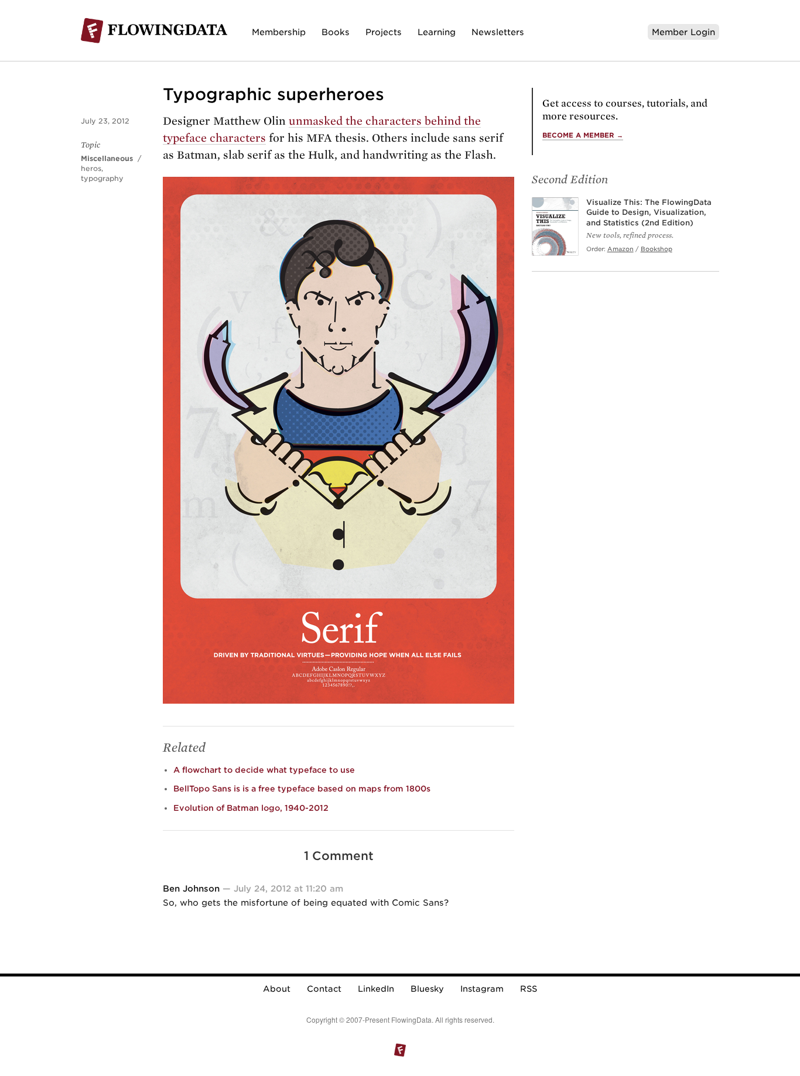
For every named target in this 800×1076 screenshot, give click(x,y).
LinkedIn (376, 988)
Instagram (482, 988)
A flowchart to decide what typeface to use (264, 770)
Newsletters (497, 32)
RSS (528, 988)
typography (102, 178)
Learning (437, 32)
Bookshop (656, 248)
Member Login (683, 32)
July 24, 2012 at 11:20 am (288, 888)
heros (91, 168)
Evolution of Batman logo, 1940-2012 (251, 808)
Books (336, 32)
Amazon (620, 248)
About (276, 988)
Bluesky (427, 988)
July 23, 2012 (105, 120)
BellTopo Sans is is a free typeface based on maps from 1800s (301, 788)
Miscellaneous (107, 158)
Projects (383, 32)
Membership (279, 32)
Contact (324, 988)
